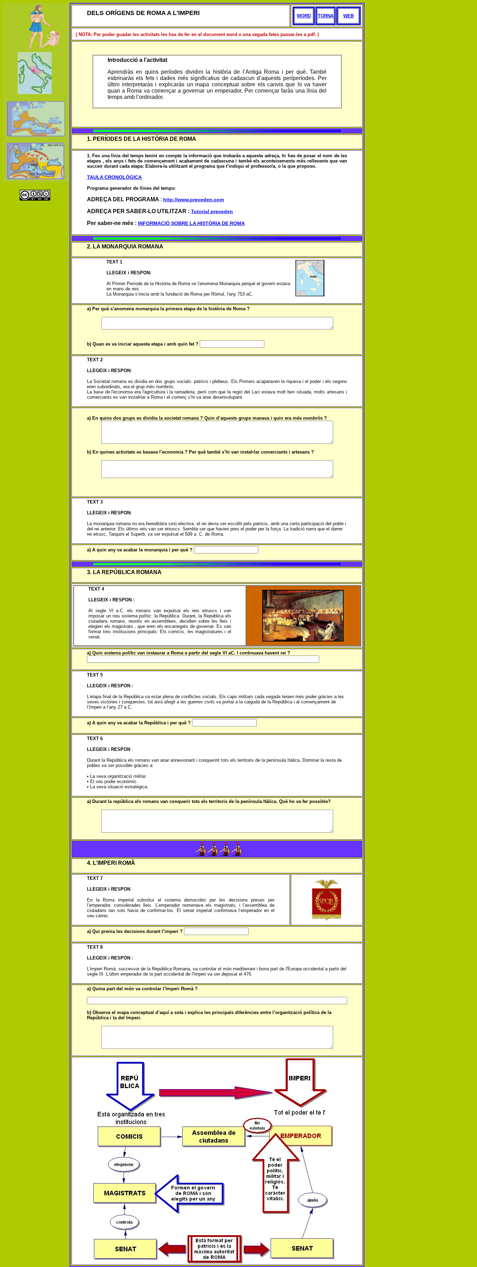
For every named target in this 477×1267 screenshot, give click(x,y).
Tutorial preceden (212, 211)
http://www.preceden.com (193, 199)
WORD (304, 16)
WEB (348, 16)
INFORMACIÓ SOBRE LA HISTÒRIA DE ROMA (191, 223)
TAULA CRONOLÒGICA (114, 177)
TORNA (325, 16)
